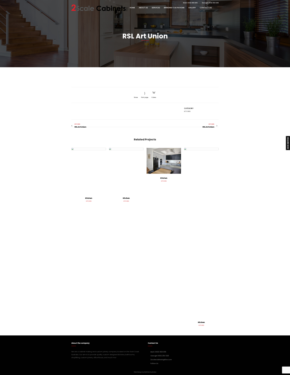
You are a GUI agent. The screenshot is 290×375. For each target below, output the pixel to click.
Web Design (138, 372)
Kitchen (88, 198)
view (89, 170)
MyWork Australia (150, 372)
